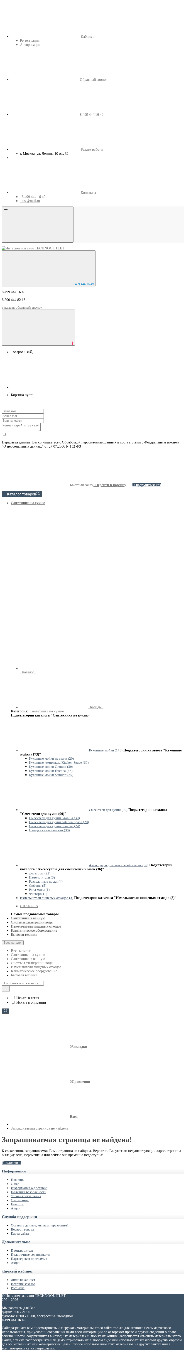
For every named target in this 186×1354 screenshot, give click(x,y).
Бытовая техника (24, 934)
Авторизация (30, 45)
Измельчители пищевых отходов (36, 926)
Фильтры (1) (38, 894)
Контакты (88, 192)
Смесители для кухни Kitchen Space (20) (59, 822)
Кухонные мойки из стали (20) (51, 758)
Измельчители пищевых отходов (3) (46, 898)
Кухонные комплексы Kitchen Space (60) (59, 762)
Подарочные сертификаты (30, 1254)
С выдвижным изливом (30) (49, 830)
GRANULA (29, 906)
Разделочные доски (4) (46, 881)
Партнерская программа (29, 1258)
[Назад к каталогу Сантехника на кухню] (54, 750)
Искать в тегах (27, 998)
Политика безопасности (28, 1192)
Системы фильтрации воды (32, 922)
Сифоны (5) (37, 885)
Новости (17, 1204)
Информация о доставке (29, 1188)
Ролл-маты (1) (39, 889)
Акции (15, 1208)
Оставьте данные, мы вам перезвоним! (39, 1225)
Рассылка (17, 1288)
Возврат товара (22, 1229)
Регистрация (29, 40)
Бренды (95, 707)
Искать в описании (31, 1002)
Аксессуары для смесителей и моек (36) (118, 865)
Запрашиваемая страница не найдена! (40, 1128)
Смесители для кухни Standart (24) (54, 826)
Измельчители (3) (42, 877)
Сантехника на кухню (28, 503)
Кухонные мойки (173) (105, 750)
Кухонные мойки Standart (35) (51, 775)
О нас (15, 1184)
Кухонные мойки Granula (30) (51, 766)
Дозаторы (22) (39, 873)
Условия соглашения (26, 1196)
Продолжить (11, 1162)
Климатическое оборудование (34, 930)
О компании (20, 1200)
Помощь (17, 1180)
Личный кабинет (23, 1280)
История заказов (23, 1284)
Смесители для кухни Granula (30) (54, 818)
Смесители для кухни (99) (108, 810)
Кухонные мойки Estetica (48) (51, 771)
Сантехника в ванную (28, 918)
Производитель (22, 1250)
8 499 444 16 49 (83, 284)
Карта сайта (20, 1233)
